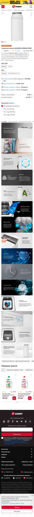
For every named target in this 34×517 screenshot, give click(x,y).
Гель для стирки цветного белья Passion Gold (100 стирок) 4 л (24, 395)
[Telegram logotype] (21, 421)
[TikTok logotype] (30, 421)
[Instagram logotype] (8, 421)
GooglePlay (7, 478)
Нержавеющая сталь (14, 73)
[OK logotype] (25, 421)
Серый (10, 66)
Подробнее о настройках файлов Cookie (12, 503)
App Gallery (29, 478)
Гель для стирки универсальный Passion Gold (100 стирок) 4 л (8, 395)
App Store (18, 478)
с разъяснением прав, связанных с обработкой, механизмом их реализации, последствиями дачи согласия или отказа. (17, 441)
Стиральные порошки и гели (14, 370)
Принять (17, 507)
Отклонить (17, 511)
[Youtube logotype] (4, 421)
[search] (31, 7)
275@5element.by (28, 472)
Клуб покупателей (7, 461)
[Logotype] (17, 6)
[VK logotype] (17, 421)
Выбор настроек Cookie (7, 468)
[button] (15, 41)
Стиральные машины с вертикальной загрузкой (16, 361)
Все (3, 370)
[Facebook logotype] (12, 421)
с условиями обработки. (17, 440)
